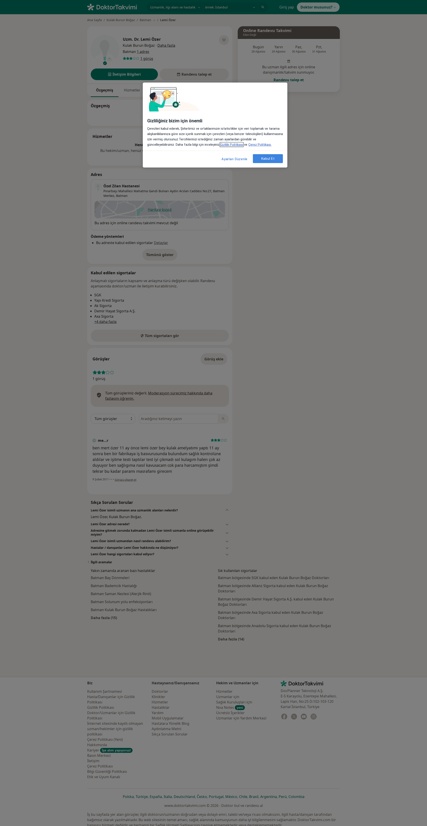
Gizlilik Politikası (231, 145)
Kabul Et (268, 159)
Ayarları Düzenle (235, 159)
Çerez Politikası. (260, 145)
